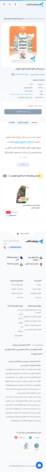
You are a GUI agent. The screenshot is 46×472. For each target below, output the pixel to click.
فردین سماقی (20, 94)
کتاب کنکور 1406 (36, 354)
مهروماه (20, 323)
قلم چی (21, 314)
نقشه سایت (19, 297)
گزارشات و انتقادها (36, 293)
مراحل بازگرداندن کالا (17, 285)
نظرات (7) (12, 122)
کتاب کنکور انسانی (35, 349)
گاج (22, 327)
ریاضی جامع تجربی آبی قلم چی (32, 321)
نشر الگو (20, 331)
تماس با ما (38, 297)
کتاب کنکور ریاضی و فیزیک (21, 345)
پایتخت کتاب (41, 19)
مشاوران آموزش (29, 19)
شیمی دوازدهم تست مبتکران (32, 325)
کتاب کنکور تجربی (21, 349)
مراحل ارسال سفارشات (17, 293)
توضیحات (34, 122)
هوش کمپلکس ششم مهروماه (32, 316)
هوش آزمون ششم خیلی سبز (33, 329)
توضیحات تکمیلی (23, 122)
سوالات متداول (36, 289)
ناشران (35, 19)
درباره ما (39, 285)
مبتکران (20, 318)
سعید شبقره (29, 94)
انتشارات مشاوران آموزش (23, 142)
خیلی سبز (20, 310)
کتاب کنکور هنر (9, 349)
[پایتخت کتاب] (34, 4)
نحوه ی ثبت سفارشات (17, 289)
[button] (10, 176)
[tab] (34, 122)
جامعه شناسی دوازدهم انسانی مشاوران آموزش (31, 206)
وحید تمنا (12, 94)
